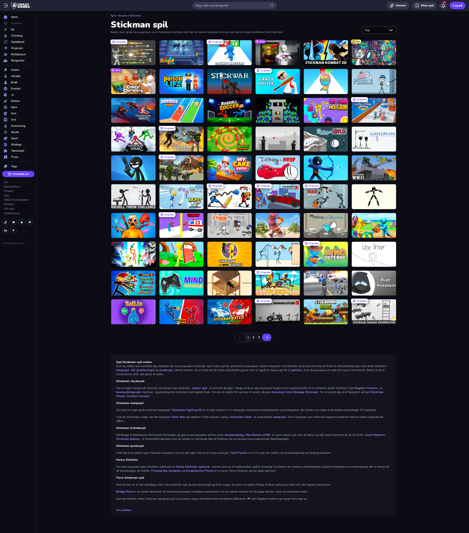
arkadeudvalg (234, 435)
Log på (457, 5)
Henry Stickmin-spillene (193, 467)
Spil (113, 15)
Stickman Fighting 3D (187, 410)
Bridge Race (124, 492)
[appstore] (21, 222)
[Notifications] (443, 5)
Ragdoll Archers (366, 388)
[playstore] (13, 230)
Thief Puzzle (238, 453)
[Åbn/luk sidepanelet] (5, 5)
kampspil (279, 417)
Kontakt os (21, 174)
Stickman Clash (241, 417)
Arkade (122, 15)
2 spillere (295, 370)
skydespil (166, 370)
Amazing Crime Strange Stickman (294, 392)
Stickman (135, 15)
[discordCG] (29, 222)
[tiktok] (5, 222)
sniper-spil (199, 388)
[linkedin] (5, 230)
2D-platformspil (142, 370)
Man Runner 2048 (258, 435)
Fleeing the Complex (166, 471)
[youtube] (13, 222)
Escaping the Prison (199, 471)
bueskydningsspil (128, 392)
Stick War (178, 417)
